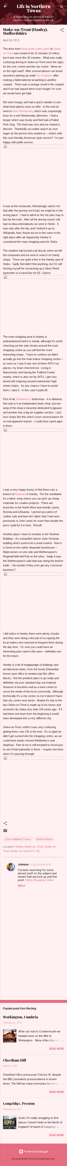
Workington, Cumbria (20, 1017)
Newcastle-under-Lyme (35, 48)
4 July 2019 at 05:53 (40, 864)
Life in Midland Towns (18, 839)
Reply (21, 885)
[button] (62, 30)
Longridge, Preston (19, 1103)
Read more (56, 1048)
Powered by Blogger (35, 1151)
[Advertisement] (33, 971)
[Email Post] (5, 831)
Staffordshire (44, 839)
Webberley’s (23, 399)
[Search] (62, 7)
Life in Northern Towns (33, 8)
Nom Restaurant (22, 111)
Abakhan (20, 494)
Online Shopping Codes (39, 880)
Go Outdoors (44, 75)
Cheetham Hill (14, 1060)
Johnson (23, 864)
